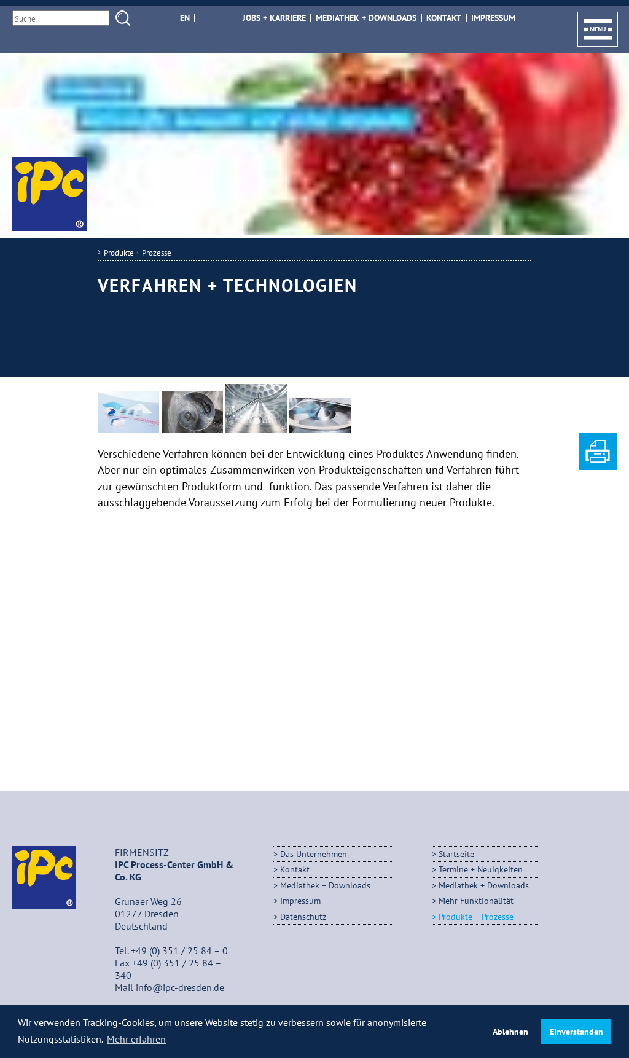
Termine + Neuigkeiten (481, 869)
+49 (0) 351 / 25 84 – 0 (179, 950)
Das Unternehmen (313, 854)
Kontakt (443, 18)
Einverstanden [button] (576, 1031)
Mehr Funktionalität (476, 900)
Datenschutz (303, 916)
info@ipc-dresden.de (180, 987)
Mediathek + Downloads (366, 18)
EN (185, 18)
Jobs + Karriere (274, 18)
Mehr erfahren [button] (136, 1039)
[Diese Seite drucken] (598, 466)
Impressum (493, 18)
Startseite (456, 854)
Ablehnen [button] (510, 1031)
